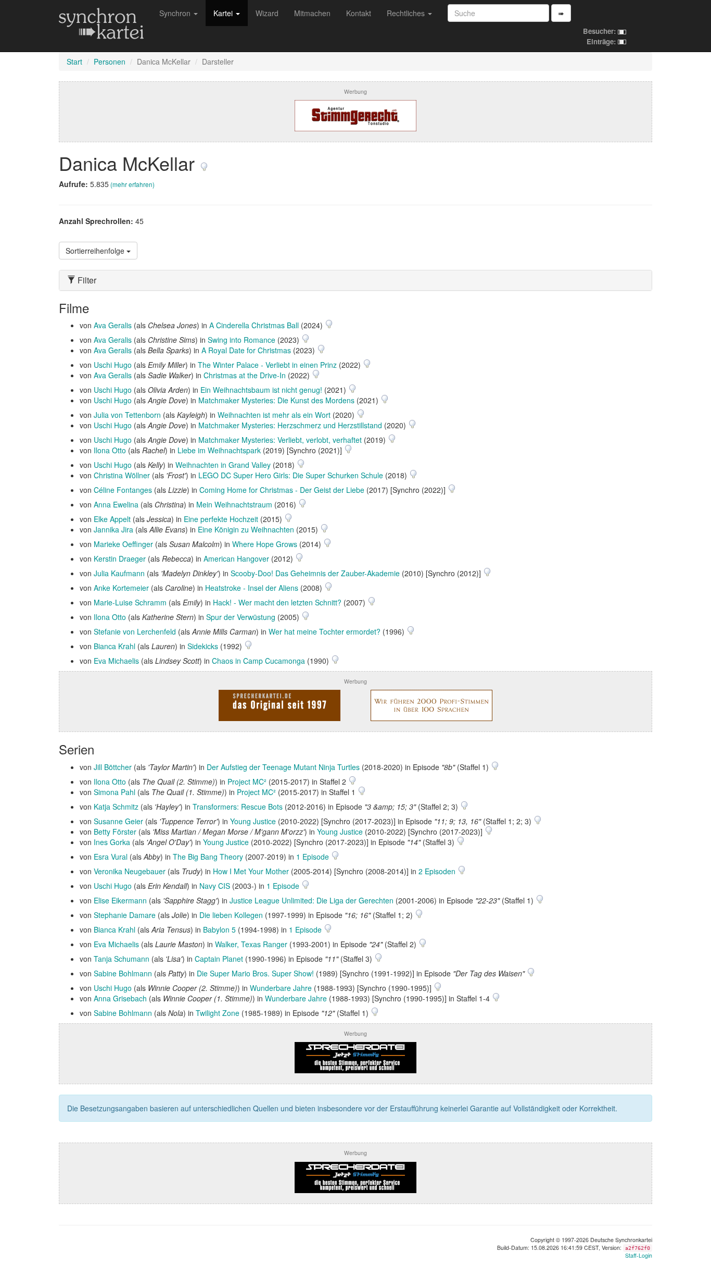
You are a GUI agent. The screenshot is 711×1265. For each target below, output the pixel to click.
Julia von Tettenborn (127, 415)
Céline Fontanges (123, 490)
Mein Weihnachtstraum (234, 504)
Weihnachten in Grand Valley (223, 465)
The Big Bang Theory (208, 856)
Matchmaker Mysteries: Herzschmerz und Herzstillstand (290, 425)
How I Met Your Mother (251, 871)
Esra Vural (111, 856)
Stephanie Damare (125, 915)
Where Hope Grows (264, 544)
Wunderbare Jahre (281, 988)
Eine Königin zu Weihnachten (246, 529)
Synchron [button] (176, 13)
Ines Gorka (112, 842)
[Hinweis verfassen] (204, 163)
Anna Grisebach (120, 998)
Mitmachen (312, 13)
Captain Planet (219, 958)
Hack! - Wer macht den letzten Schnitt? (277, 602)
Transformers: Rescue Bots (238, 806)
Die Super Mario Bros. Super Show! (255, 973)
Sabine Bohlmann (123, 973)
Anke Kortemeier (121, 587)
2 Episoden (438, 871)
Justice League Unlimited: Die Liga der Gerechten (311, 900)
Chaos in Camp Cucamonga (258, 660)
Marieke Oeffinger (123, 544)
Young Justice (253, 821)
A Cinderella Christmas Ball (254, 325)
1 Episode (313, 856)
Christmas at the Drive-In (245, 375)
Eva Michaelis (116, 660)
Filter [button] (85, 280)
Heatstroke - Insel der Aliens (251, 587)
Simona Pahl (114, 792)
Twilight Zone (217, 1013)
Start (74, 61)
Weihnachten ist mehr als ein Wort (274, 415)
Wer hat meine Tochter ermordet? (324, 631)
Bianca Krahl (114, 646)
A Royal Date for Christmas (246, 350)
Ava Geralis (113, 325)
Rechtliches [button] (407, 13)
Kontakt (358, 13)
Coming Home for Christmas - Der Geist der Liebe (281, 490)
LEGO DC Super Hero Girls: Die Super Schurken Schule (290, 475)
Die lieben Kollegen (231, 915)
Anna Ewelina (116, 504)
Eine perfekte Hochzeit (221, 519)
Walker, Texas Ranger (251, 944)
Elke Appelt (112, 519)
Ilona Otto (110, 450)
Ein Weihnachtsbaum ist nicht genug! (261, 390)
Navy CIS (214, 885)
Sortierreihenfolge (96, 250)
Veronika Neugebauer (130, 871)
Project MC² (246, 781)
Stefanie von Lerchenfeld (135, 631)
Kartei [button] (224, 13)
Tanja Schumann (121, 958)
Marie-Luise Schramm (130, 602)
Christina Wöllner (122, 475)
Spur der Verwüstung (240, 617)
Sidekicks (202, 646)
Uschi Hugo (113, 364)
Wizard (267, 13)
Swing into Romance (241, 339)
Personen (109, 61)
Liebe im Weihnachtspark (219, 450)
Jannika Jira (113, 529)
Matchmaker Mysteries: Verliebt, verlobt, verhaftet (280, 440)
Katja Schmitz (116, 806)
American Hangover (236, 558)
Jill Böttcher (113, 767)
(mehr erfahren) (132, 184)
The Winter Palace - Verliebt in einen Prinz (267, 364)
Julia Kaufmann (119, 573)
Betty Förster (115, 831)
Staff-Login (638, 1255)
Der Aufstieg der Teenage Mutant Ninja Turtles (283, 767)
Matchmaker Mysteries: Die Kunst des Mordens (276, 400)
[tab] (355, 280)
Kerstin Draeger (120, 558)
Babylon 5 (219, 929)
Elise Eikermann (120, 900)
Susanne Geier (118, 821)
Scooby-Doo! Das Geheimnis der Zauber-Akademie (315, 573)
